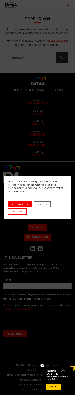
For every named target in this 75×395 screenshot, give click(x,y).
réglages (21, 191)
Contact (54, 386)
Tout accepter (20, 204)
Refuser (42, 204)
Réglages (17, 211)
